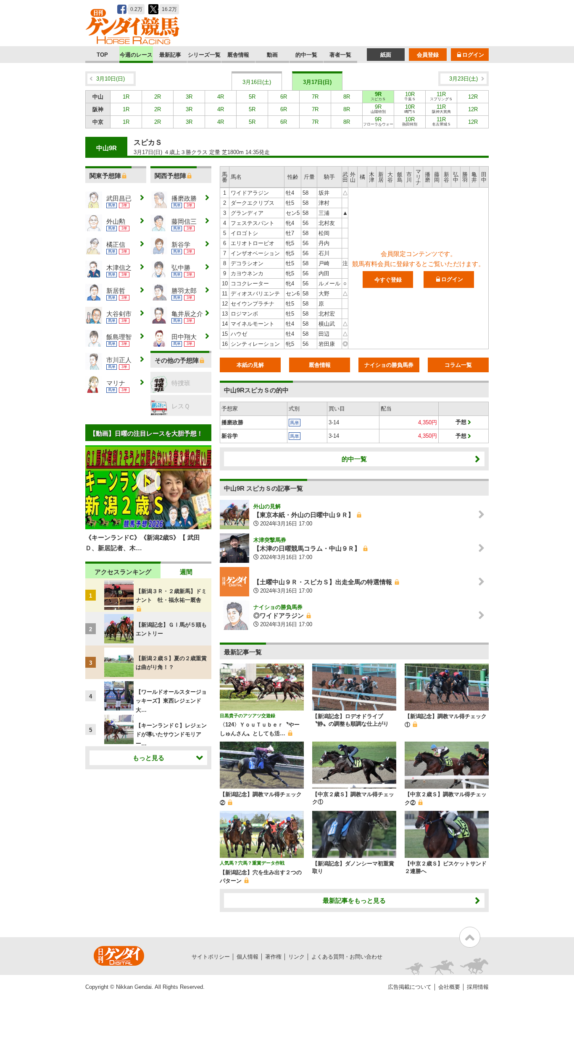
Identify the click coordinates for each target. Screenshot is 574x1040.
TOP (102, 55)
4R (220, 97)
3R (189, 97)
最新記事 (170, 55)
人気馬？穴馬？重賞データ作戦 (252, 862)
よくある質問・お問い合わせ (346, 957)
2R (157, 97)
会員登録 (428, 55)
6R (283, 97)
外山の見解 (267, 506)
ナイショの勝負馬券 (388, 365)
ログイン (473, 55)
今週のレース (136, 55)
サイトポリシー (211, 957)
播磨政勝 (232, 422)
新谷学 (229, 436)
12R (473, 97)
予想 (461, 422)
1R (126, 97)
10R (410, 96)
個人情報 (247, 957)
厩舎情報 (238, 55)
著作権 (273, 957)
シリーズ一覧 (204, 55)
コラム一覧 (458, 365)
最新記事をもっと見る (354, 900)
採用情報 (478, 987)
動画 (272, 55)
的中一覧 (306, 55)
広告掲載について (410, 987)
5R (252, 97)
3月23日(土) (463, 79)
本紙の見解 (250, 365)
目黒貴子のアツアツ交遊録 (247, 715)
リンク (296, 957)
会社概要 (449, 987)
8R (346, 97)
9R (378, 96)
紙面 (385, 55)
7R (315, 97)
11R (441, 96)
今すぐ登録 (388, 280)
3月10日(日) (110, 79)
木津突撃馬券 (269, 540)
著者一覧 (340, 55)
